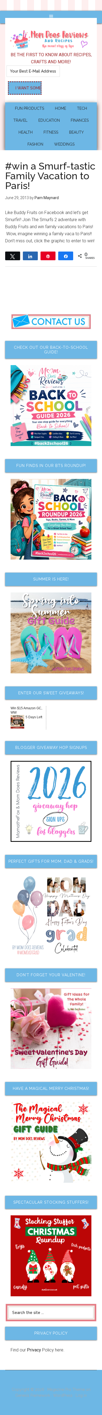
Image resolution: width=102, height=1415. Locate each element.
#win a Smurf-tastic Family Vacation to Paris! (50, 175)
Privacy (34, 1350)
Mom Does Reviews (51, 38)
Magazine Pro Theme (66, 1389)
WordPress (63, 1395)
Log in (81, 1395)
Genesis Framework (32, 1395)
